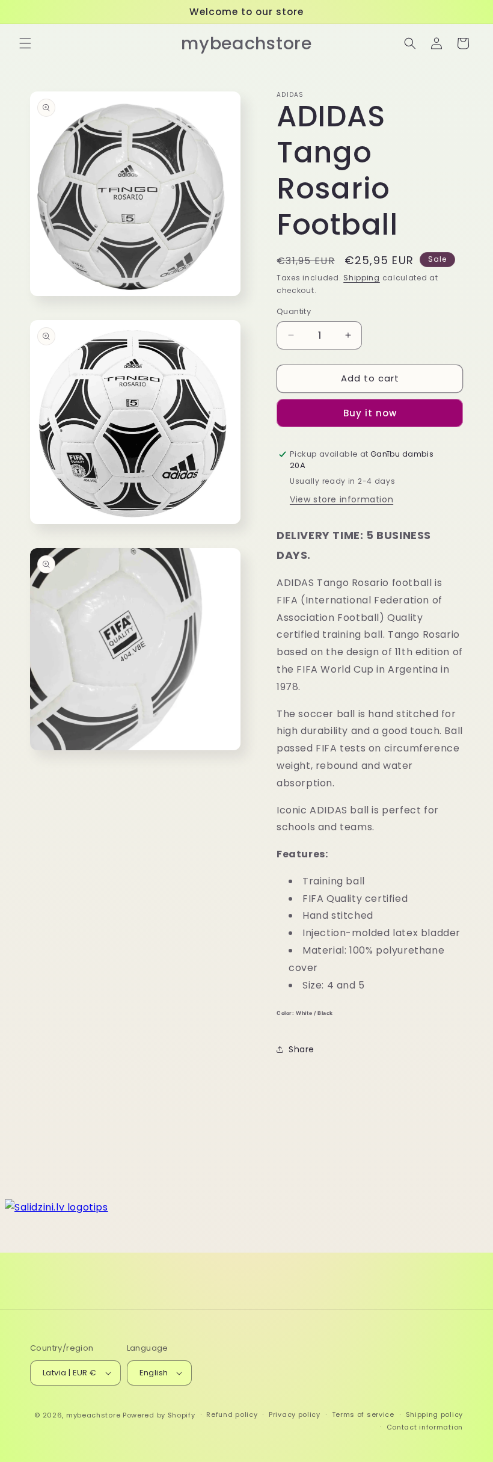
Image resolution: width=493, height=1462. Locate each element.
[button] (25, 43)
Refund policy (231, 1414)
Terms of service (363, 1414)
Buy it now (370, 413)
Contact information (425, 1427)
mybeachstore (93, 1415)
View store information (341, 499)
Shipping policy (435, 1414)
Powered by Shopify (159, 1415)
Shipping (361, 278)
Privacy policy (294, 1414)
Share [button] (301, 1049)
